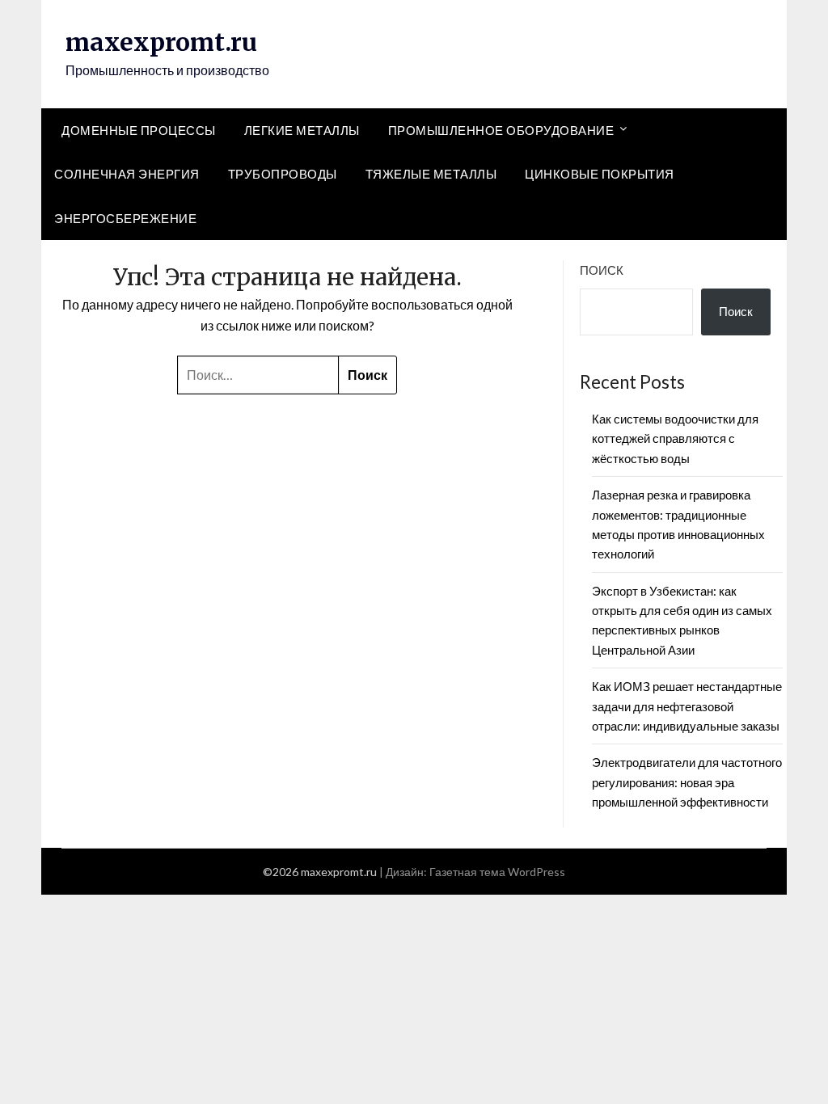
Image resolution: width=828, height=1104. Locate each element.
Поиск (601, 270)
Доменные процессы (138, 130)
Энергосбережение (125, 218)
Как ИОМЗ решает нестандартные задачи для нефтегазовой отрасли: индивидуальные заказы (687, 706)
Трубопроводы (282, 173)
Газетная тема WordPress (497, 872)
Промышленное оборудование (501, 130)
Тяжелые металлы (431, 173)
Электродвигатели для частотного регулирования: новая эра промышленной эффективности (687, 782)
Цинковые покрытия (599, 173)
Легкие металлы (302, 130)
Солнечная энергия (127, 173)
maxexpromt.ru (161, 42)
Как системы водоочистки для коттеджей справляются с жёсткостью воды (675, 438)
